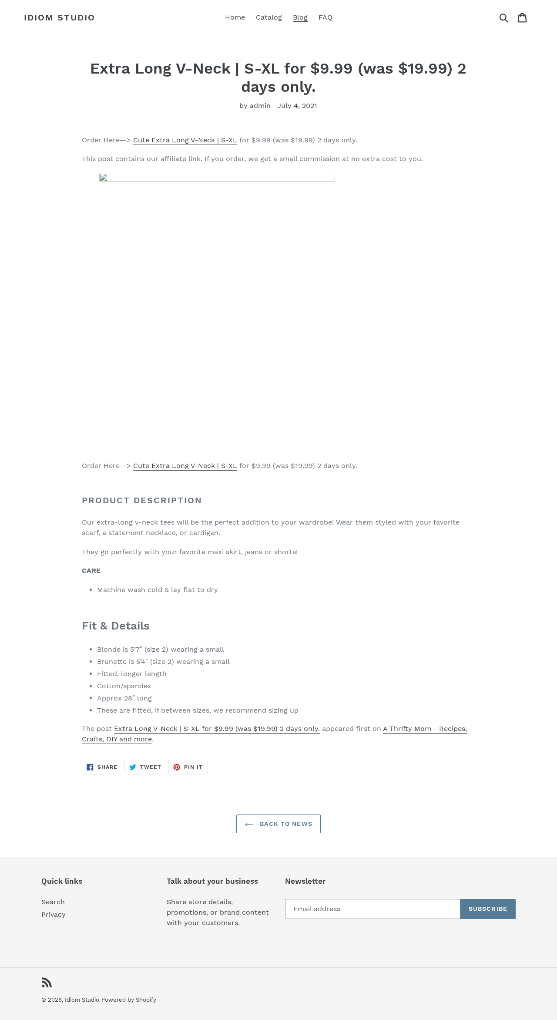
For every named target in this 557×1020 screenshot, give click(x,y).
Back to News (285, 823)
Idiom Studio (59, 17)
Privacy (53, 914)
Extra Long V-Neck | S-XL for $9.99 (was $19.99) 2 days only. (217, 728)
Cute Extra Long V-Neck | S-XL (185, 140)
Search (53, 902)
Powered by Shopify (128, 999)
